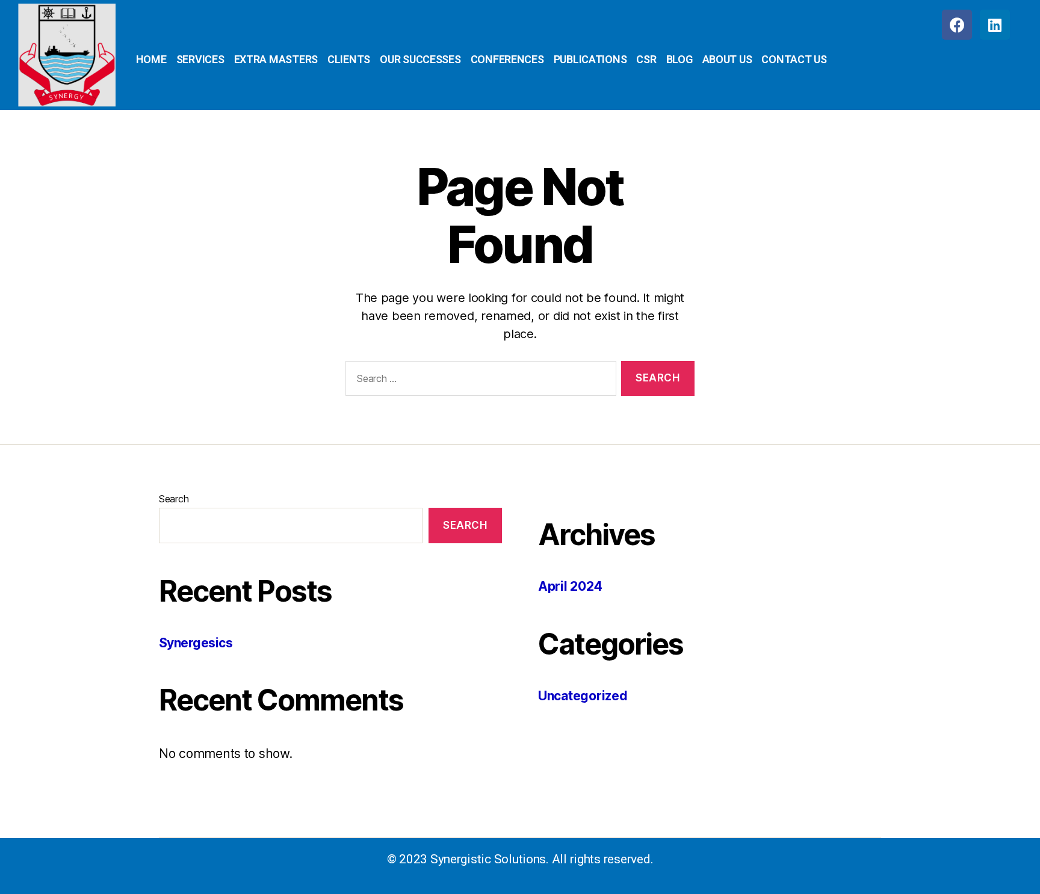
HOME (151, 59)
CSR (646, 59)
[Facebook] (957, 25)
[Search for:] (478, 381)
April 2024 (570, 586)
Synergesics (195, 642)
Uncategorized (583, 695)
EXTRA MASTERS (276, 59)
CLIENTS (348, 59)
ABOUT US (727, 59)
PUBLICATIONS (590, 59)
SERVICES (200, 59)
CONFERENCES (507, 59)
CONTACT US (793, 59)
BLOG (679, 59)
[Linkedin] (995, 25)
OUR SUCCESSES (420, 59)
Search (173, 499)
